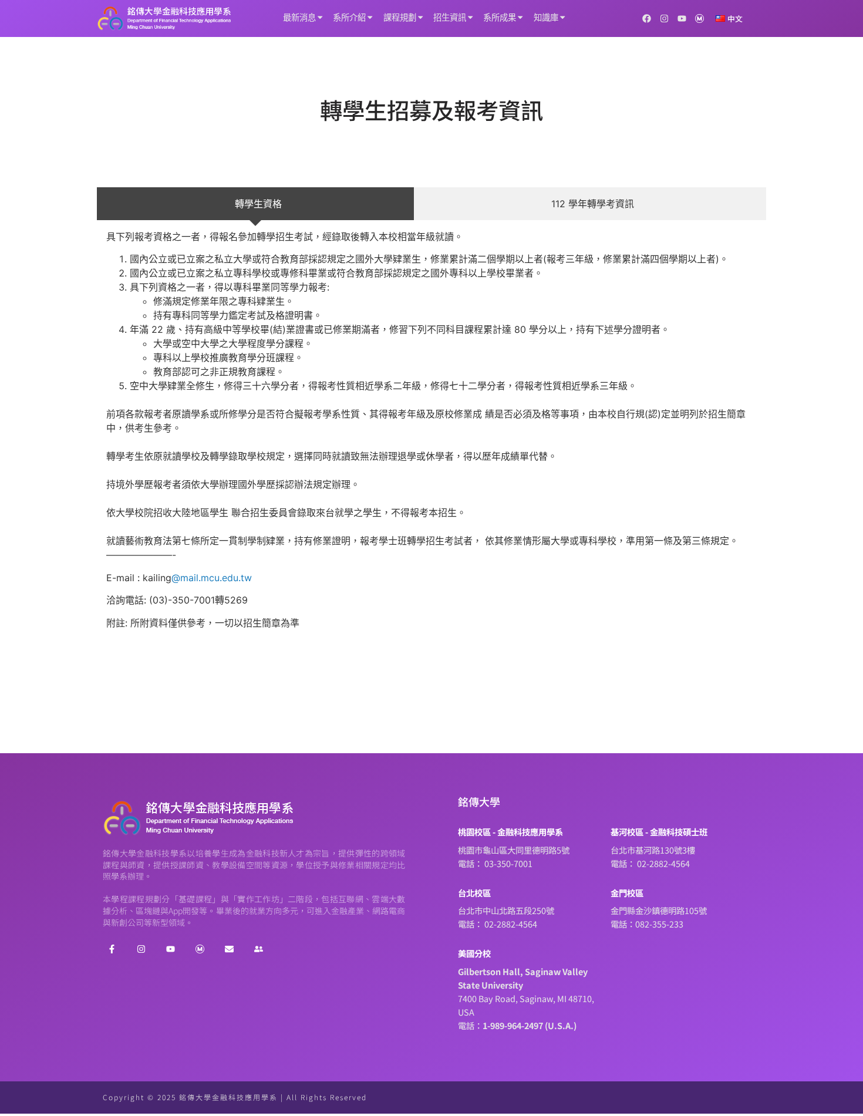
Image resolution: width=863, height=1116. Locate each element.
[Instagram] (664, 18)
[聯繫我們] (229, 948)
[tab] (255, 203)
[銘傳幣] (699, 18)
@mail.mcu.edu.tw (213, 578)
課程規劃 (399, 18)
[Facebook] (646, 18)
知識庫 (546, 18)
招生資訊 (449, 18)
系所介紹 (349, 18)
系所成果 (499, 18)
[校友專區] (258, 948)
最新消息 (299, 18)
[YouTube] (681, 18)
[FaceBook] (111, 948)
